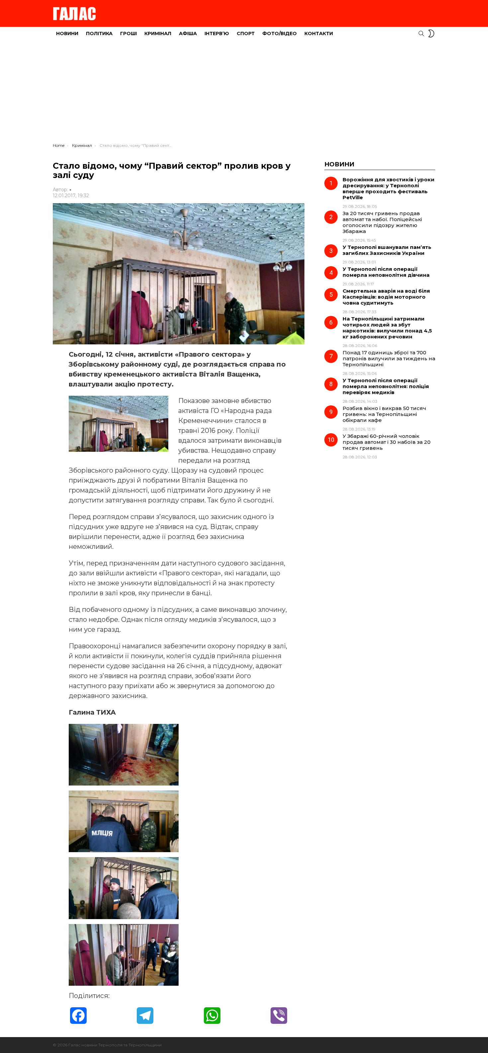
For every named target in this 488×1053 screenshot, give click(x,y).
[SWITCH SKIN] (431, 33)
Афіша (188, 33)
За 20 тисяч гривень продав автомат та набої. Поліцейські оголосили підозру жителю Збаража (382, 222)
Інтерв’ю (216, 33)
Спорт (246, 33)
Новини (67, 33)
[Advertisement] (244, 93)
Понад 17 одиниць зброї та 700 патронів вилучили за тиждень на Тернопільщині (389, 358)
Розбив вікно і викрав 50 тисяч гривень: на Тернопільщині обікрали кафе (384, 414)
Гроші (128, 33)
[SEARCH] (421, 33)
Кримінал (157, 33)
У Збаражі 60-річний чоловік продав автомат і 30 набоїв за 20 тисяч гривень (387, 442)
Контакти (318, 33)
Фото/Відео (279, 33)
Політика (99, 33)
